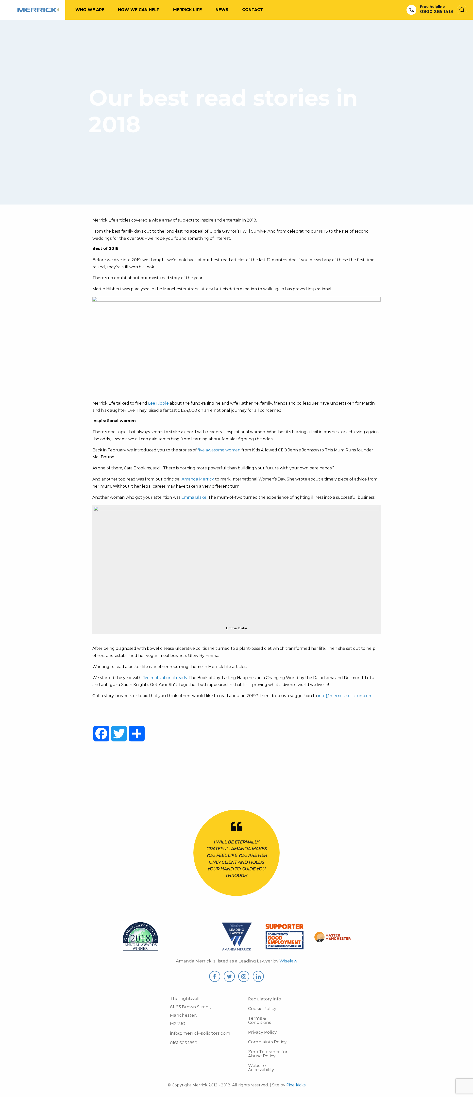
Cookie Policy (262, 1008)
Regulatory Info (264, 998)
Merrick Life (187, 9)
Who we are (89, 9)
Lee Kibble (158, 403)
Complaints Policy (267, 1041)
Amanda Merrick (198, 479)
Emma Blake (193, 497)
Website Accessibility (261, 1067)
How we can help (138, 9)
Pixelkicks (295, 1085)
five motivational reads (164, 677)
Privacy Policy (262, 1032)
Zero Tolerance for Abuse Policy (267, 1053)
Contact (252, 9)
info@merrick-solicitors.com (345, 695)
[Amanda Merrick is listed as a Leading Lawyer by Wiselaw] (237, 949)
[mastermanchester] (333, 939)
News (222, 9)
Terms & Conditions (259, 1020)
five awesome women (219, 450)
